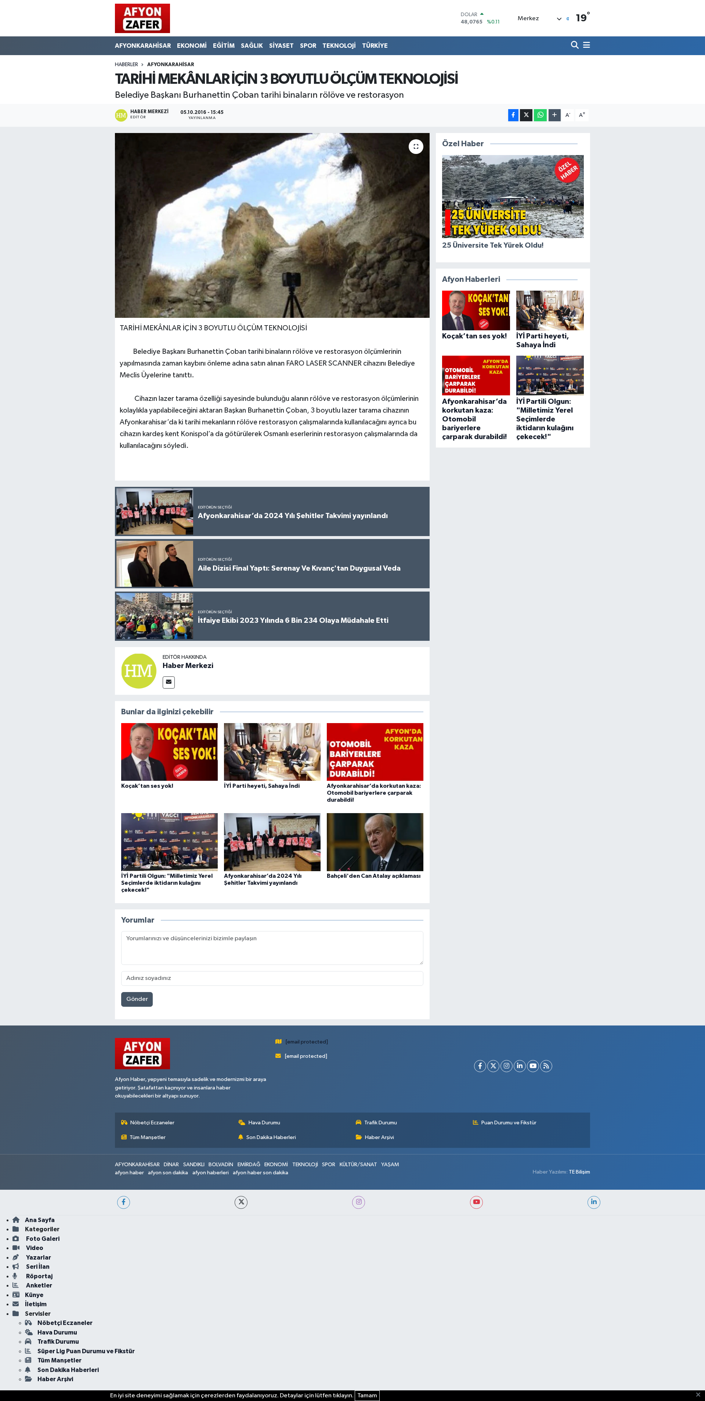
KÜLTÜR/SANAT (358, 1164)
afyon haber (129, 1172)
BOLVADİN (221, 1164)
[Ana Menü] (585, 46)
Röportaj (39, 1276)
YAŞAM (390, 1164)
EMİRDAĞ (249, 1164)
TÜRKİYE (375, 46)
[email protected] (307, 1042)
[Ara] (575, 46)
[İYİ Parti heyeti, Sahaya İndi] (272, 752)
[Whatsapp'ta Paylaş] (540, 115)
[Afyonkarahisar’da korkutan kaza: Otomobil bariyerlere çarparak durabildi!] (375, 752)
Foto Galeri (42, 1239)
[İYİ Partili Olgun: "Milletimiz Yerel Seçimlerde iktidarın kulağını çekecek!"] (169, 842)
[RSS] (546, 1066)
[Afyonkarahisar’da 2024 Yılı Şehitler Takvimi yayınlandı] (272, 842)
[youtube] (476, 1202)
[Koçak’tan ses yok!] (169, 752)
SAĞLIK (252, 46)
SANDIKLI (194, 1164)
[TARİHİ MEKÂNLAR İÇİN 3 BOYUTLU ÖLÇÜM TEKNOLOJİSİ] (272, 225)
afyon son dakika (168, 1172)
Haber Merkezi (188, 665)
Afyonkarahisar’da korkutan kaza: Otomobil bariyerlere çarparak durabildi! (374, 793)
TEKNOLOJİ (339, 46)
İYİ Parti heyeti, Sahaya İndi (262, 786)
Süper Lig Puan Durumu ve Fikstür (86, 1351)
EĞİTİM (224, 46)
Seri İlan (37, 1267)
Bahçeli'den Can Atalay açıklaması (373, 876)
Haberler (126, 64)
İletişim (36, 1304)
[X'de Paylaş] (526, 115)
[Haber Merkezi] (138, 671)
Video (34, 1248)
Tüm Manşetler (148, 1137)
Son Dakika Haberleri (271, 1137)
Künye (34, 1295)
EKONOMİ (192, 46)
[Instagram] (506, 1066)
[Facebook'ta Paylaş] (513, 115)
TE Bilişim (579, 1172)
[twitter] (241, 1202)
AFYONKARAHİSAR (143, 46)
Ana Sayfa (40, 1220)
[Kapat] (700, 1395)
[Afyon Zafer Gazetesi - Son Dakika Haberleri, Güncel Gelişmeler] (142, 18)
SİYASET (281, 46)
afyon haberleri (210, 1172)
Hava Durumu (264, 1122)
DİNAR (171, 1164)
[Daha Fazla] (555, 115)
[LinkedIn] (520, 1066)
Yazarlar (38, 1257)
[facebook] (123, 1202)
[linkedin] (594, 1202)
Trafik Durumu (380, 1122)
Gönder (137, 999)
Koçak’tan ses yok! (147, 786)
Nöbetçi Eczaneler (152, 1122)
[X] (493, 1066)
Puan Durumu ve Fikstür (508, 1122)
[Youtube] (533, 1066)
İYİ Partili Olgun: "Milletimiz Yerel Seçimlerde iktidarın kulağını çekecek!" (167, 883)
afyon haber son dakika (260, 1172)
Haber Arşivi (379, 1137)
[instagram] (358, 1202)
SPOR (308, 46)
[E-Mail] (169, 682)
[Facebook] (480, 1066)
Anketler (38, 1285)
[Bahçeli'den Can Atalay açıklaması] (375, 842)
